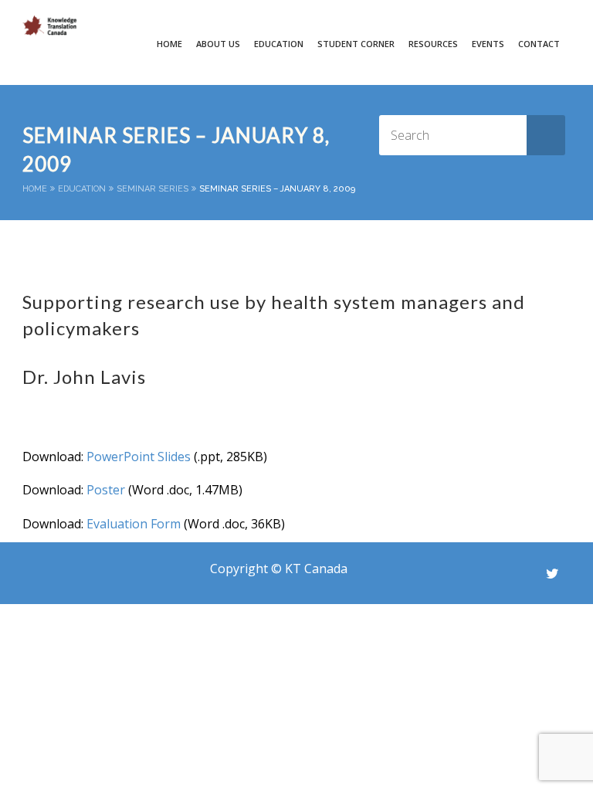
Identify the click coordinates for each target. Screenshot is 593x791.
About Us (218, 43)
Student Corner (356, 43)
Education (82, 189)
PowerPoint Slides (138, 456)
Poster (105, 489)
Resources (433, 43)
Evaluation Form (133, 523)
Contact (539, 43)
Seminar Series (152, 189)
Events (488, 43)
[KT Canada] (49, 25)
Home (169, 43)
